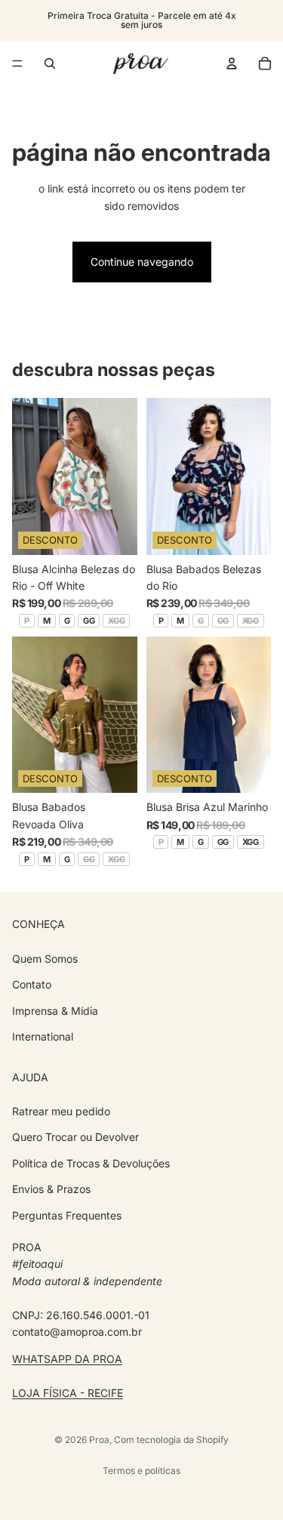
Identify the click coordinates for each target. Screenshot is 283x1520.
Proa (99, 1439)
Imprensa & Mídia (55, 1010)
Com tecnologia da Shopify (171, 1439)
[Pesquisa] (49, 63)
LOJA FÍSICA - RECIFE (67, 1392)
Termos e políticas (141, 1470)
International (42, 1036)
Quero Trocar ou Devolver (75, 1136)
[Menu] (17, 63)
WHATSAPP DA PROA (67, 1358)
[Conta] (231, 63)
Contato (31, 984)
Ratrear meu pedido (61, 1111)
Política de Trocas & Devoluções (91, 1163)
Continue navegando (142, 261)
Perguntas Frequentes (67, 1214)
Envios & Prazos (51, 1188)
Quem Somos (45, 957)
